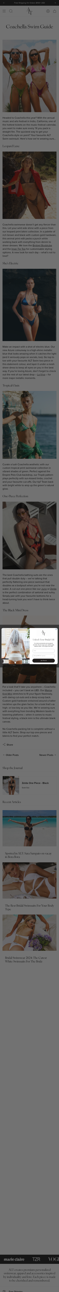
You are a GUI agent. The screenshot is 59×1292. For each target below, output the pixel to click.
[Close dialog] (56, 629)
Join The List (43, 660)
